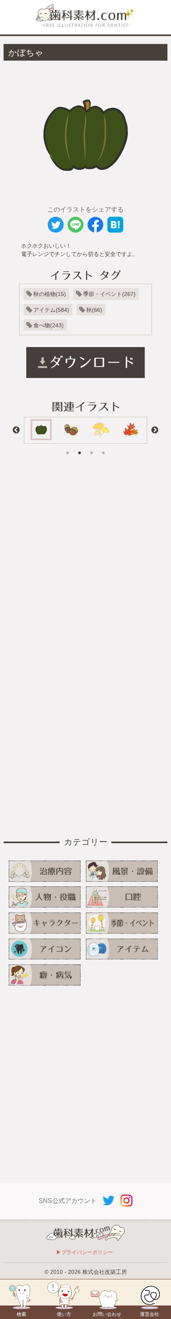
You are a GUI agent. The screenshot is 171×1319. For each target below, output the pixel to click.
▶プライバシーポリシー (84, 1252)
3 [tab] (91, 447)
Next (155, 430)
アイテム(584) (51, 310)
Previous (16, 430)
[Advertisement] (85, 558)
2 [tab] (80, 447)
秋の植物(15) (49, 294)
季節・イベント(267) (109, 294)
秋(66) (94, 310)
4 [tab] (103, 447)
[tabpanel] (41, 430)
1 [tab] (68, 447)
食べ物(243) (48, 325)
